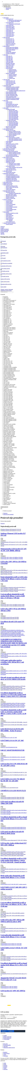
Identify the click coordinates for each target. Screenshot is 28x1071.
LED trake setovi (9, 67)
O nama (5, 1035)
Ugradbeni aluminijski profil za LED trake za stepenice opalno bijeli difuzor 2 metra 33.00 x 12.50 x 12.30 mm (13, 712)
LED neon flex (6, 79)
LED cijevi (5, 100)
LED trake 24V (9, 58)
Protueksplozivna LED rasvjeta (12, 181)
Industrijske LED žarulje (11, 178)
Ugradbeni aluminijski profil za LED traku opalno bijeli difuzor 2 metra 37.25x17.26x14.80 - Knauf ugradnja (13, 860)
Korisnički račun (7, 6)
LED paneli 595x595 (13, 112)
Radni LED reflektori (10, 49)
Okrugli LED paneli (13, 110)
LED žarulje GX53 (10, 35)
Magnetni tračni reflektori (11, 195)
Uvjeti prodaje (6, 1039)
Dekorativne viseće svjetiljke (12, 143)
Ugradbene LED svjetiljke (14, 164)
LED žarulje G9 (9, 31)
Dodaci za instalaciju (10, 73)
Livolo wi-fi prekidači (10, 204)
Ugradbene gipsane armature (15, 132)
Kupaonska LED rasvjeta (8, 150)
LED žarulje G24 (9, 33)
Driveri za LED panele (11, 126)
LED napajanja (6, 37)
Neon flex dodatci (10, 84)
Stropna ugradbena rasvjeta (14, 131)
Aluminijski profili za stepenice (12, 98)
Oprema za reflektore (10, 53)
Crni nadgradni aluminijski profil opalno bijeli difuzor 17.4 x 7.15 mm (13, 936)
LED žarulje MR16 (10, 27)
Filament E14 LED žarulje (14, 23)
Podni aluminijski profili (11, 91)
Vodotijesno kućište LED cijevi (12, 106)
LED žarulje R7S (9, 36)
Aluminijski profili (7, 85)
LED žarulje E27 (9, 19)
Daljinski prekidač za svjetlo (12, 213)
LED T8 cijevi (9, 103)
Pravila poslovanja (7, 1038)
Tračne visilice (9, 188)
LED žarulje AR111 (10, 32)
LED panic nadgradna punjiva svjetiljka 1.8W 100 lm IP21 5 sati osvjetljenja (12, 662)
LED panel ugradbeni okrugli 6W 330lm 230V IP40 (12, 802)
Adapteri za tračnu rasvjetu (11, 185)
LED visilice (8, 142)
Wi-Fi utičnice (9, 216)
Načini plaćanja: (4, 1029)
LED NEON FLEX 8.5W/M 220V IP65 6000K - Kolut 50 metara (12, 730)
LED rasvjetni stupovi (10, 168)
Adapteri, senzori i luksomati (9, 223)
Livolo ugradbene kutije (11, 209)
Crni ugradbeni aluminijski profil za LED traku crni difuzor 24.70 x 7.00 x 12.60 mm (14, 904)
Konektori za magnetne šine (15, 193)
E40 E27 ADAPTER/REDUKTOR (12, 750)
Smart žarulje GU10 (10, 221)
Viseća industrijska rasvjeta (12, 174)
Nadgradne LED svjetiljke (14, 163)
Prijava (7, 9)
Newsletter (5, 1056)
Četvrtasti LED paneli (13, 111)
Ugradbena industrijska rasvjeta (12, 177)
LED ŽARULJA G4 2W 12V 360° (12, 740)
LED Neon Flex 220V (11, 83)
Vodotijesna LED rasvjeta (11, 179)
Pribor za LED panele (10, 127)
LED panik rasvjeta (7, 182)
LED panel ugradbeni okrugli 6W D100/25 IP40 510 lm (12, 832)
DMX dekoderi (12, 72)
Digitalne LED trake (10, 63)
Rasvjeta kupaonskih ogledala (12, 156)
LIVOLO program (7, 199)
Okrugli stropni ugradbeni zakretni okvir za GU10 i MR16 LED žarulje (13, 678)
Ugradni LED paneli (10, 109)
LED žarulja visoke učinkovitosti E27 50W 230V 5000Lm (14, 844)
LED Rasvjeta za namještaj (9, 148)
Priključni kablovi (12, 75)
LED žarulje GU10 (10, 26)
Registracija (8, 8)
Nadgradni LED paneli (11, 120)
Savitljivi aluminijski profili (12, 95)
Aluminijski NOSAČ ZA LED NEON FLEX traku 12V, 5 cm (13, 979)
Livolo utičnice (9, 203)
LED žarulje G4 (9, 30)
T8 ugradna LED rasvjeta (11, 105)
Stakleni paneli (9, 202)
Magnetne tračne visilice (11, 194)
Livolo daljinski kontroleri (11, 206)
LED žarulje (6, 17)
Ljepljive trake (12, 78)
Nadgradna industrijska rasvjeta (12, 176)
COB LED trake (9, 61)
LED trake (5, 54)
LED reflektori (6, 46)
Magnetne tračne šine (10, 192)
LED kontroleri (9, 68)
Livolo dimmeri (9, 205)
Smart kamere (9, 214)
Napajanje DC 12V (10, 40)
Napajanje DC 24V (10, 41)
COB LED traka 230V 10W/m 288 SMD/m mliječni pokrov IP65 (12, 920)
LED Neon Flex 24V (10, 82)
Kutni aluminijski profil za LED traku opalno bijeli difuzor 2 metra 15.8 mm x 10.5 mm (14, 578)
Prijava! (15, 1017)
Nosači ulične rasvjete (10, 172)
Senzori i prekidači (13, 74)
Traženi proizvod (4, 507)
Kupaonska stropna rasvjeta (12, 151)
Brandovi (5, 1052)
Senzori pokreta (9, 224)
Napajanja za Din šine (10, 43)
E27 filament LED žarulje (14, 21)
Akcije (4, 1054)
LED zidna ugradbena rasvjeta (15, 138)
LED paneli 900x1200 (13, 119)
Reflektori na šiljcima (10, 161)
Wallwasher (8, 51)
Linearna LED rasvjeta (11, 145)
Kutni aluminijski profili (11, 93)
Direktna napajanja (10, 197)
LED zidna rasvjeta (10, 136)
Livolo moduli (9, 208)
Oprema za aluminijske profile (12, 99)
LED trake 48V (9, 59)
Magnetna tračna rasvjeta (8, 190)
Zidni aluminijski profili (11, 96)
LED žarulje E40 (9, 25)
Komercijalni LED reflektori (12, 47)
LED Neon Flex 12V (10, 80)
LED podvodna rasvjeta (11, 169)
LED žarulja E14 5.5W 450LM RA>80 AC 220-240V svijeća (14, 764)
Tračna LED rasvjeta (7, 184)
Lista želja (5, 1046)
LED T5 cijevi (9, 101)
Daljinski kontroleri (13, 70)
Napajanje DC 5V (10, 38)
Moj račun (5, 1043)
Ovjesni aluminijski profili (11, 94)
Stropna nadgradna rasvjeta (14, 134)
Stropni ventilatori (12, 135)
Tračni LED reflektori (10, 189)
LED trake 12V (9, 57)
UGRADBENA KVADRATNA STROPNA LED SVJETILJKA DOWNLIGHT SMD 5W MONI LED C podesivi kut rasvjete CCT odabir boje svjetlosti (14, 643)
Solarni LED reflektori (11, 52)
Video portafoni (9, 219)
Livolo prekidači (9, 200)
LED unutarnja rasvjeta (8, 129)
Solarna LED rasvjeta (8, 183)
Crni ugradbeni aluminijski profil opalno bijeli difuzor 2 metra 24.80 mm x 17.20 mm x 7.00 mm (13, 596)
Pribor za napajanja (10, 44)
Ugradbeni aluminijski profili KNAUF (17, 90)
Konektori (11, 77)
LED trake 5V (9, 56)
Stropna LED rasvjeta (10, 130)
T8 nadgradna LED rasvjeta (12, 104)
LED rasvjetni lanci (10, 158)
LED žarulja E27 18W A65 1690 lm (13, 991)
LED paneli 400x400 (13, 117)
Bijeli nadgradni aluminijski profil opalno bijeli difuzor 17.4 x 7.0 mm (13, 876)
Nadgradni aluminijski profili (12, 88)
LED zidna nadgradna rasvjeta (15, 140)
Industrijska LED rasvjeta (8, 173)
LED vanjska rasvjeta (8, 157)
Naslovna (5, 513)
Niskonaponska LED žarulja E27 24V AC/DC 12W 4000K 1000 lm (14, 549)
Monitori (10, 220)
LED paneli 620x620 (13, 114)
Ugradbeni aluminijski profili (12, 89)
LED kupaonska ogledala (11, 155)
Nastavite (3, 523)
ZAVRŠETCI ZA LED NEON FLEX (13, 790)
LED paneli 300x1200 (13, 116)
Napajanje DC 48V (10, 42)
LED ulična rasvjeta (7, 171)
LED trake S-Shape (10, 64)
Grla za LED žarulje (10, 28)
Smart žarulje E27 (10, 218)
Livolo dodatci (9, 210)
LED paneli (5, 108)
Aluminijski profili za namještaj (12, 87)
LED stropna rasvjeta (10, 159)
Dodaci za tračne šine (10, 198)
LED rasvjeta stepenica (11, 146)
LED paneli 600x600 (13, 115)
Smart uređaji (6, 211)
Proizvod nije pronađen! (8, 514)
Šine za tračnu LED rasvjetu (12, 187)
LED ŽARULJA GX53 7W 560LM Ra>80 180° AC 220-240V (13, 780)
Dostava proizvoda (7, 1036)
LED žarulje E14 (9, 22)
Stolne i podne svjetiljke (11, 147)
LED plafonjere (9, 141)
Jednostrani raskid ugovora (9, 1047)
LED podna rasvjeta (10, 166)
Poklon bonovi (6, 1053)
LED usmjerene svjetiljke (14, 137)
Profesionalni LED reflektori (12, 48)
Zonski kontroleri (12, 69)
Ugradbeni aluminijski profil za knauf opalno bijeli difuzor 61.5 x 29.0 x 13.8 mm (14, 965)
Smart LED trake (9, 66)
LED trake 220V (9, 62)
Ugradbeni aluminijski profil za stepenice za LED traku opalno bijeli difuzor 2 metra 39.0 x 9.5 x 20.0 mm (13, 694)
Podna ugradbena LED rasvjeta (15, 167)
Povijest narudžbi (7, 1045)
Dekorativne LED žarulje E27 (15, 20)
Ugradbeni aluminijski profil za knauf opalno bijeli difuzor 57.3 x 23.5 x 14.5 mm (14, 818)
